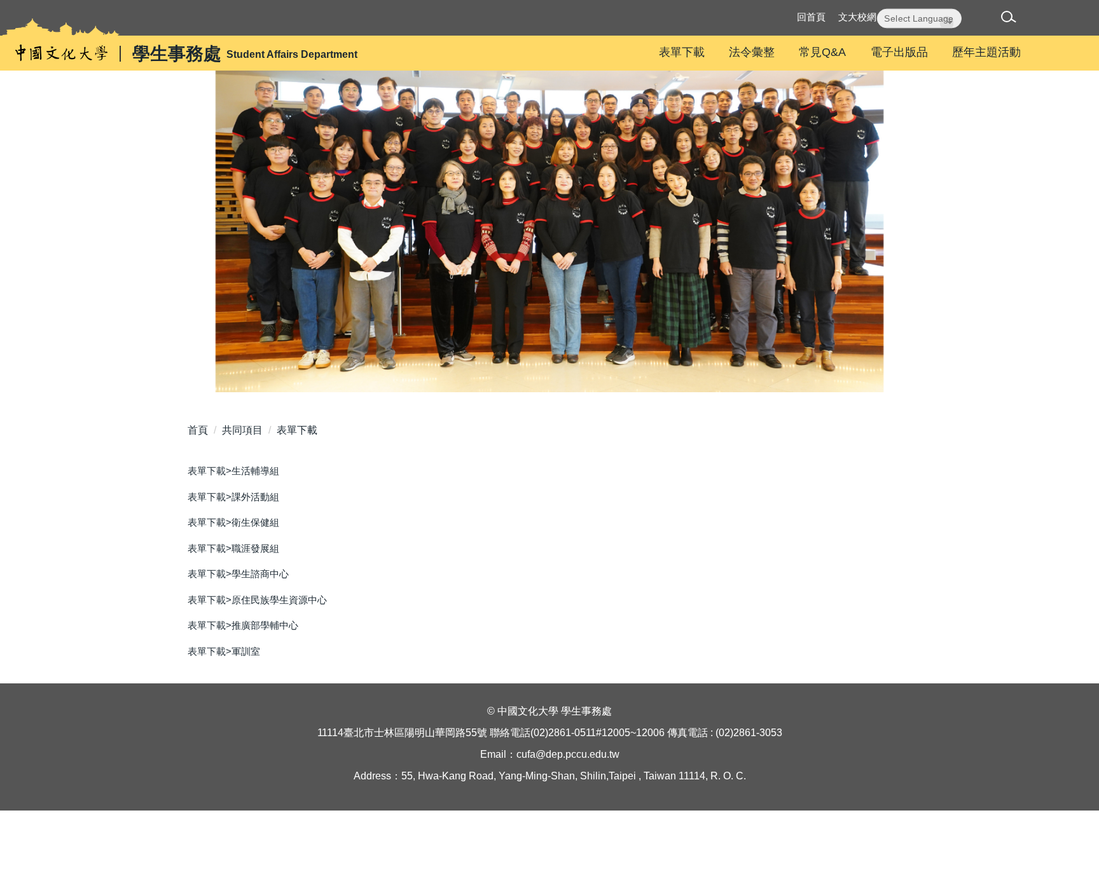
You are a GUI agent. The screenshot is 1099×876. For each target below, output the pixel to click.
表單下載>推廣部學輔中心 (243, 625)
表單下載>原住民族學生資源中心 (257, 599)
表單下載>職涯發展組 (233, 548)
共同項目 (242, 430)
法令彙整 (752, 52)
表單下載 (682, 52)
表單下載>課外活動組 (233, 496)
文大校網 (857, 16)
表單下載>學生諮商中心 (238, 573)
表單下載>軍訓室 (224, 651)
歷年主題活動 (986, 52)
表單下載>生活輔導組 (233, 470)
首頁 (198, 430)
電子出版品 (899, 52)
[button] (1011, 18)
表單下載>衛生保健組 (233, 522)
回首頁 (811, 16)
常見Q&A (822, 52)
